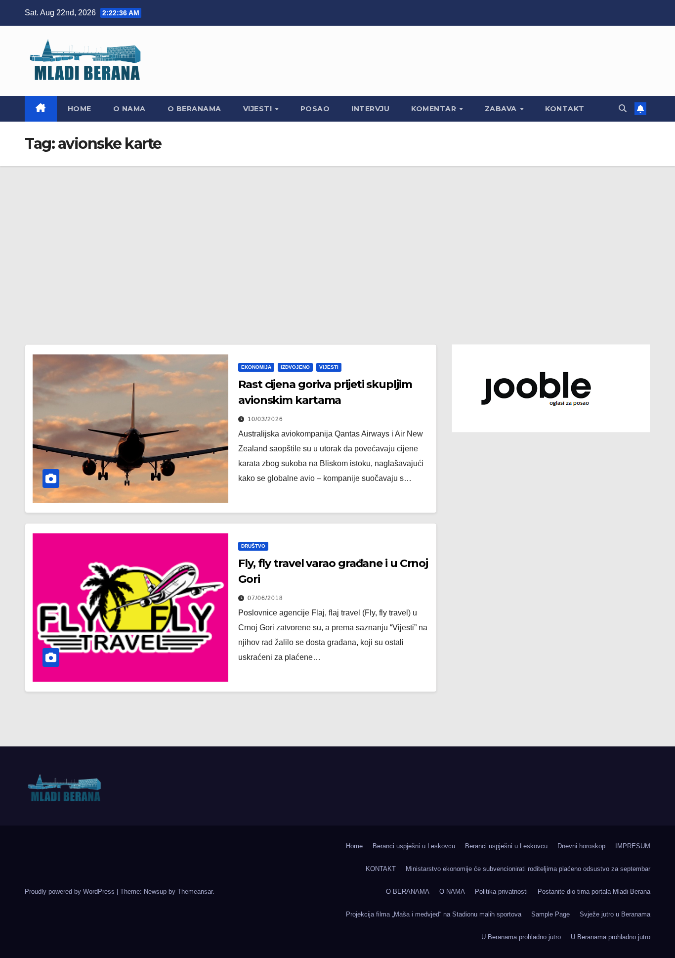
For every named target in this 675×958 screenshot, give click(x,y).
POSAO (315, 108)
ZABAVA (502, 108)
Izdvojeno (295, 367)
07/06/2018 (265, 598)
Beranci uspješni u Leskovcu (414, 846)
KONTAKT (565, 108)
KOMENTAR (435, 108)
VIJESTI (258, 108)
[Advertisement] (337, 240)
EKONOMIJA (256, 367)
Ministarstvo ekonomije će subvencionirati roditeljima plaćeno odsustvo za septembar (528, 868)
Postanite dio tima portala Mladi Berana (594, 891)
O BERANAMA (194, 108)
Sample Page (550, 914)
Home (79, 108)
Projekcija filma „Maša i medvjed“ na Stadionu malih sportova (433, 914)
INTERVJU (370, 108)
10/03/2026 (265, 419)
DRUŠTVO (253, 546)
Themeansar (194, 891)
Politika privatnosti (501, 891)
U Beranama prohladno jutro (521, 937)
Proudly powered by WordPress (71, 891)
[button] (623, 108)
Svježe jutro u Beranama (615, 914)
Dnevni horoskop (581, 846)
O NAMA (129, 108)
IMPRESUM (632, 846)
